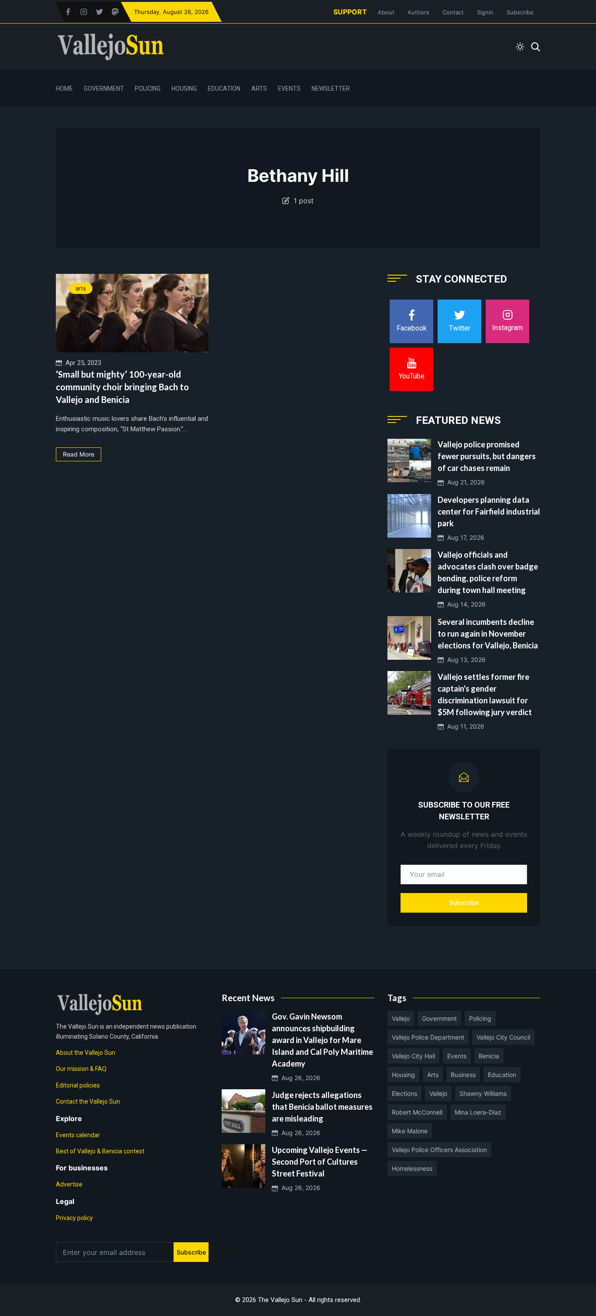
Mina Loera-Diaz (478, 1112)
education (502, 1074)
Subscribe (520, 12)
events (456, 1056)
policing (480, 1018)
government (439, 1018)
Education (224, 88)
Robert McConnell (417, 1112)
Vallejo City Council (503, 1037)
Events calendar (78, 1135)
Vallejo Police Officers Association (439, 1149)
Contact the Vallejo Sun (88, 1101)
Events (289, 88)
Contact (453, 12)
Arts (259, 88)
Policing (148, 88)
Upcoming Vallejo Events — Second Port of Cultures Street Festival (319, 1161)
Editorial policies (78, 1085)
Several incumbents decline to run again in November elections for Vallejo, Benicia (488, 633)
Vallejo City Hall (413, 1056)
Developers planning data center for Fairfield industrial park (489, 511)
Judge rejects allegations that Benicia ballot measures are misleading (322, 1106)
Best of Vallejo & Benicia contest (100, 1151)
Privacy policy (74, 1217)
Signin (485, 12)
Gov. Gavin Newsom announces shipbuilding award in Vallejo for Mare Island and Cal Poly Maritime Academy (322, 1040)
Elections (404, 1093)
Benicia (489, 1056)
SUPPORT (350, 11)
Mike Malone (410, 1131)
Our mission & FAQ (81, 1068)
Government (104, 88)
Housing (184, 88)
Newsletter (331, 88)
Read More (78, 454)
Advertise (69, 1184)
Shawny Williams (483, 1093)
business (463, 1074)
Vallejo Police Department (428, 1037)
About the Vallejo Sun (85, 1052)
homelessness (412, 1168)
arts (80, 288)
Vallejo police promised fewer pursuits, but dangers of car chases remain (487, 456)
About (386, 12)
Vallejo (401, 1018)
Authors (418, 12)
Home (64, 88)
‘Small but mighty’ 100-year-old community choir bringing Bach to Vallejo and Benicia (122, 387)
